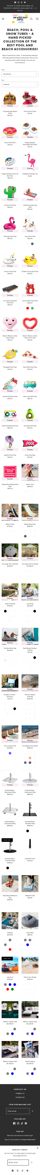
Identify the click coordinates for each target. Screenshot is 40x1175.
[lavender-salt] (10, 620)
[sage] (30, 491)
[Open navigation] (3, 19)
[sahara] (5, 1029)
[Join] (32, 1111)
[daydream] (30, 611)
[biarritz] (30, 984)
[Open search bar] (31, 19)
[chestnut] (14, 655)
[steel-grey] (5, 984)
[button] (20, 74)
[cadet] (34, 571)
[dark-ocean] (10, 944)
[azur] (25, 984)
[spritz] (25, 718)
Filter (3, 70)
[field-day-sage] (25, 657)
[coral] (30, 758)
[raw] (30, 531)
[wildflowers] (25, 491)
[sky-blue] (14, 984)
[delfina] (27, 620)
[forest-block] (10, 615)
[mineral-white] (32, 496)
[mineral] (25, 758)
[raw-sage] (14, 660)
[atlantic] (25, 611)
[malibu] (32, 994)
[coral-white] (27, 496)
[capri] (34, 984)
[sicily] (25, 989)
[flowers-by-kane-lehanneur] (34, 718)
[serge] (34, 536)
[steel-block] (12, 665)
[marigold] (30, 536)
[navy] (25, 762)
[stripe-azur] (14, 944)
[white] (27, 243)
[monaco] (27, 994)
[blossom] (32, 944)
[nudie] (34, 491)
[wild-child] (5, 708)
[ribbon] (10, 531)
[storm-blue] (27, 944)
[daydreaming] (25, 704)
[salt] (30, 704)
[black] (32, 243)
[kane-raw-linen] (5, 660)
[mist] (5, 940)
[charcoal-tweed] (5, 655)
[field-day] (34, 615)
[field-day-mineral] (30, 657)
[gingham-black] (34, 611)
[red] (27, 308)
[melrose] (34, 989)
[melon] (34, 758)
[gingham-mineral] (30, 615)
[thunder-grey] (5, 944)
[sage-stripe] (30, 571)
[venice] (30, 989)
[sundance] (10, 660)
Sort (3, 80)
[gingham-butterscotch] (25, 615)
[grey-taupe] (14, 940)
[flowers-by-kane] (5, 531)
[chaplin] (25, 531)
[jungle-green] (12, 989)
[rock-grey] (10, 940)
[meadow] (14, 905)
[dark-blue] (10, 984)
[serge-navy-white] (10, 655)
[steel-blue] (10, 753)
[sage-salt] (14, 615)
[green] (32, 308)
